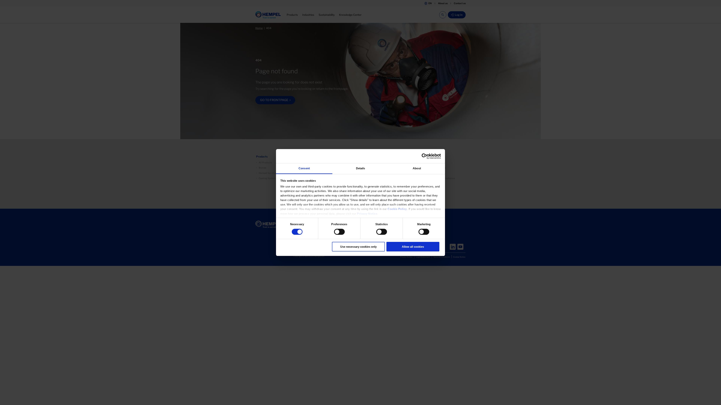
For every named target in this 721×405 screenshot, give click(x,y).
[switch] (339, 232)
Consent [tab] (304, 168)
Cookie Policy (397, 209)
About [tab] (417, 168)
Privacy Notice (367, 213)
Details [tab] (360, 168)
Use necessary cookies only (358, 246)
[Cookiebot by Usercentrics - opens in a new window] (424, 156)
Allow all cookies (413, 246)
